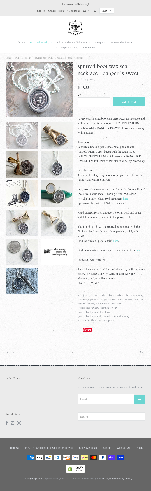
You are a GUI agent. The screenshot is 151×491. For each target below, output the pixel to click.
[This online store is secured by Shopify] (75, 472)
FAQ (27, 448)
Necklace (116, 303)
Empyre (107, 478)
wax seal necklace (87, 320)
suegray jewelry (87, 79)
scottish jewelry (109, 307)
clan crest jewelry (134, 295)
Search (107, 448)
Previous (11, 352)
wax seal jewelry (39, 42)
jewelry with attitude (98, 303)
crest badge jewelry (88, 299)
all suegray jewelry (67, 47)
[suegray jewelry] (75, 33)
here (125, 198)
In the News (13, 378)
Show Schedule (88, 448)
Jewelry (81, 303)
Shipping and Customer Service (54, 448)
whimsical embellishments (72, 42)
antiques (100, 42)
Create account (57, 10)
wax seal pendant (107, 320)
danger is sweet (108, 299)
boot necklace (100, 295)
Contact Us (123, 448)
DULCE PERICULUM (130, 299)
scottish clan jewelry (88, 307)
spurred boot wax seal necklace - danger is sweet (59, 57)
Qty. (80, 94)
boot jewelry (84, 295)
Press (139, 448)
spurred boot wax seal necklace (94, 312)
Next (142, 352)
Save (88, 329)
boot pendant (116, 295)
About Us (14, 448)
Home (8, 57)
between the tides (120, 42)
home (21, 42)
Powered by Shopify (122, 478)
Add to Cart (129, 102)
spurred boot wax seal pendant (94, 316)
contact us (89, 47)
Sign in (41, 10)
